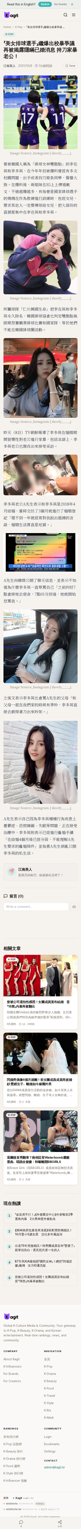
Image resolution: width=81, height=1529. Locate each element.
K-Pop (18, 27)
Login (48, 1437)
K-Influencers (12, 1366)
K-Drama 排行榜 (14, 1458)
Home (7, 27)
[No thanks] (72, 4)
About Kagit (11, 1359)
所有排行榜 (11, 1437)
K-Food (49, 1388)
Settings (50, 1451)
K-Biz (47, 1410)
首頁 (47, 1359)
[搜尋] (65, 15)
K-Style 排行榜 (13, 1473)
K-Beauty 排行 (13, 1451)
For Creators (12, 1381)
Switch (45, 4)
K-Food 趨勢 (11, 1466)
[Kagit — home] (11, 14)
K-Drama (50, 1374)
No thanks (60, 4)
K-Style (49, 1403)
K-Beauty (50, 1381)
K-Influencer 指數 (15, 1480)
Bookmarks (52, 1444)
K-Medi (49, 1417)
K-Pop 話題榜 (12, 1444)
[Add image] (74, 907)
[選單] (74, 15)
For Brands (10, 1374)
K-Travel (49, 1395)
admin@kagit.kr (54, 1467)
